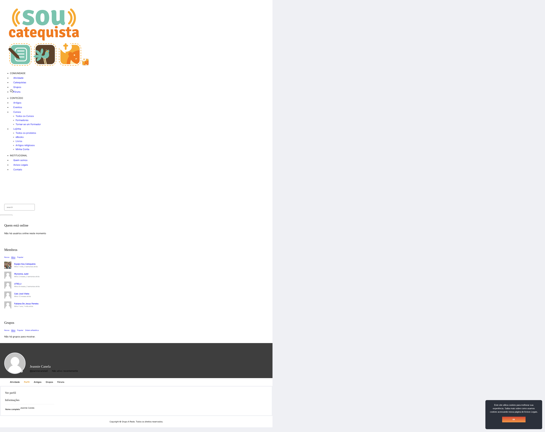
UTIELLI (17, 284)
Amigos (37, 382)
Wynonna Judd (21, 274)
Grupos (49, 382)
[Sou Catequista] (49, 64)
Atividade (15, 382)
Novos (6, 257)
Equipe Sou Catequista (24, 264)
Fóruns (60, 382)
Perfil (27, 382)
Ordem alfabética (32, 330)
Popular (20, 257)
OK (513, 420)
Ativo (13, 257)
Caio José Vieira (21, 293)
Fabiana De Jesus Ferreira (26, 303)
